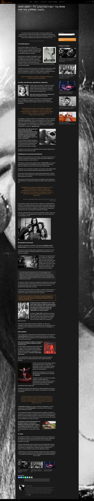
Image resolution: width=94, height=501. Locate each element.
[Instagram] (88, 2)
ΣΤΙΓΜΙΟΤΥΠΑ (43, 1)
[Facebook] (86, 2)
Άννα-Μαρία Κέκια (21, 11)
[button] (92, 2)
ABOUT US (61, 1)
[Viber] (32, 477)
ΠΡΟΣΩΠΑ (36, 1)
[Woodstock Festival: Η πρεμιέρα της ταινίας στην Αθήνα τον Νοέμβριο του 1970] (37, 464)
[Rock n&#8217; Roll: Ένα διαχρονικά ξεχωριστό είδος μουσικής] (49, 464)
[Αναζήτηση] (73, 34)
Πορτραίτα (26, 5)
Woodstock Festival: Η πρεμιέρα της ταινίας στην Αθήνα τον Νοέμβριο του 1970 (36, 470)
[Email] (30, 477)
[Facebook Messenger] (27, 477)
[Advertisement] (47, 20)
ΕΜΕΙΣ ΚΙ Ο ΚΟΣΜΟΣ (53, 1)
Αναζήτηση (61, 33)
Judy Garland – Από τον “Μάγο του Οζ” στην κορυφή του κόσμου (67, 107)
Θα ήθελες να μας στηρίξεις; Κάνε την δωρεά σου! (67, 39)
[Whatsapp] (25, 477)
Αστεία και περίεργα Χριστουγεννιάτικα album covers (67, 123)
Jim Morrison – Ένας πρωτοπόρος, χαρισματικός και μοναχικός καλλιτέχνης (23, 470)
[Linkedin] (23, 477)
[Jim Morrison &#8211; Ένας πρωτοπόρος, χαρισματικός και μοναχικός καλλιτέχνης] (24, 464)
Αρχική (30, 1)
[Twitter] (90, 2)
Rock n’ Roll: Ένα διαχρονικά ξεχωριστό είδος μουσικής (66, 92)
